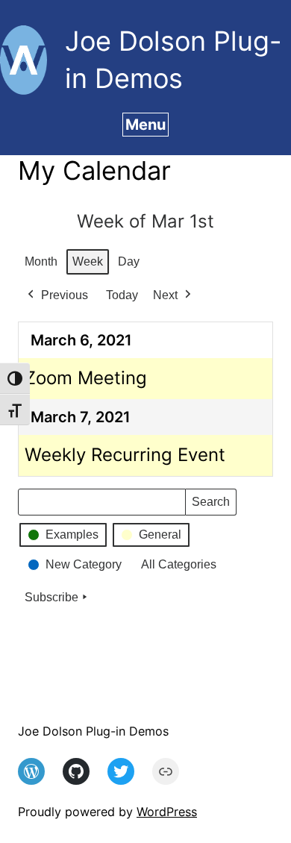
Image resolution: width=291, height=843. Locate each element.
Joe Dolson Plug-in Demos (93, 731)
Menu (145, 125)
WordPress (167, 811)
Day (129, 261)
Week (87, 261)
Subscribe (51, 597)
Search (210, 505)
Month (41, 261)
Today (122, 295)
